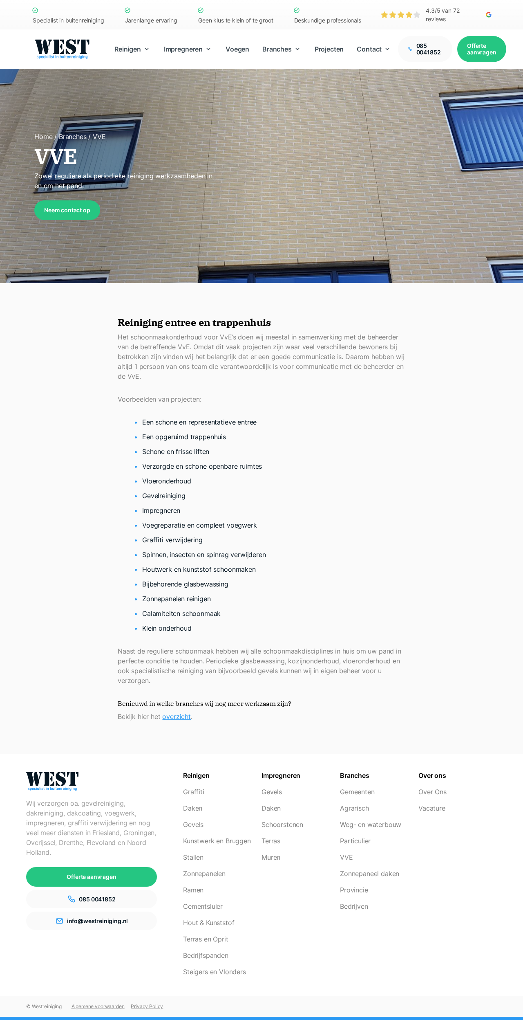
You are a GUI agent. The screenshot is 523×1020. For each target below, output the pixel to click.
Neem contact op (67, 210)
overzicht (176, 716)
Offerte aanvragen (481, 49)
